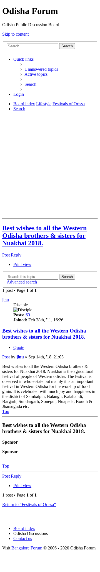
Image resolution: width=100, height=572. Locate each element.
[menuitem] (41, 69)
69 (28, 314)
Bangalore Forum (26, 548)
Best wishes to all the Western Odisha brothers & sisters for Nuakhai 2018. (44, 235)
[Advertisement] (50, 166)
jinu (5, 299)
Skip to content (15, 34)
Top (5, 466)
